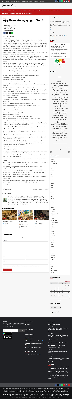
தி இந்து (52, 218)
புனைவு (63, 10)
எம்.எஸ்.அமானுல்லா (58, 347)
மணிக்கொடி (53, 255)
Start (59, 149)
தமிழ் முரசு (53, 211)
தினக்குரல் (53, 224)
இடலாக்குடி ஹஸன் (24, 224)
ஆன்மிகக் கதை (16, 10)
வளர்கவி (6, 223)
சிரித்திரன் (53, 198)
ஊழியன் (52, 176)
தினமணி (52, 229)
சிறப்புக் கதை (12, 13)
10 (51, 290)
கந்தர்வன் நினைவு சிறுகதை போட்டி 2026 (58, 46)
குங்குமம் (52, 189)
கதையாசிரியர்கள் (25, 1)
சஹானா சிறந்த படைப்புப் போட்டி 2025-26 (58, 56)
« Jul (59, 299)
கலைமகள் (52, 183)
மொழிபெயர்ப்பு (29, 13)
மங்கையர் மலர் (53, 253)
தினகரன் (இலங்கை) (54, 222)
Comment (5, 240)
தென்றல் (52, 239)
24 (51, 295)
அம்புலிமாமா (53, 161)
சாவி (52, 196)
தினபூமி (52, 231)
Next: (40, 188)
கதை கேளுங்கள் (28, 324)
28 (62, 295)
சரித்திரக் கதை (40, 10)
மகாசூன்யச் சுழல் (55, 331)
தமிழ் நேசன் (53, 209)
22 (65, 292)
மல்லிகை (52, 259)
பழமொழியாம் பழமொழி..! (8, 221)
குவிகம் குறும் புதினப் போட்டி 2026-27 (58, 44)
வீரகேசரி (52, 272)
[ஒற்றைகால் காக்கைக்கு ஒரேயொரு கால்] (25, 215)
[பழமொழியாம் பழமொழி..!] (9, 215)
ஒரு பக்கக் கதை (5, 13)
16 (68, 290)
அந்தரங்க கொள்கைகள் (29, 334)
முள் (52, 354)
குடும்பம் (29, 10)
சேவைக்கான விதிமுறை (29, 331)
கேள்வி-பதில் (13, 1)
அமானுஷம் (4, 10)
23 (68, 292)
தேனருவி (52, 242)
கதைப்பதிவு (8, 1)
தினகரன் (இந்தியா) (54, 220)
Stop (60, 149)
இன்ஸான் (52, 165)
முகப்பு (3, 1)
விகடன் (52, 268)
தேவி (52, 244)
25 (54, 295)
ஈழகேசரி (52, 167)
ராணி (52, 266)
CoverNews (52, 397)
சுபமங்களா (53, 205)
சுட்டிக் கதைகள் (47, 10)
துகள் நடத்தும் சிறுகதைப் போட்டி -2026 (58, 47)
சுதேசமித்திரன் (53, 202)
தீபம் (51, 237)
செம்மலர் (52, 207)
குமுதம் (52, 191)
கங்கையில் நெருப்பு (55, 339)
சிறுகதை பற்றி (18, 1)
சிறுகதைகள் (7, 5)
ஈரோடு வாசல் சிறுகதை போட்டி (56, 51)
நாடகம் (23, 13)
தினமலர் (52, 233)
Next (69, 152)
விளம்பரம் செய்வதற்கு (29, 329)
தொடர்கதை (18, 13)
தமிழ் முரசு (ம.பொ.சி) (54, 213)
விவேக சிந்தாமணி (54, 270)
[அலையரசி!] (41, 215)
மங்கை (52, 250)
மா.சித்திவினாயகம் (40, 223)
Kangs (49, 339)
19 (57, 292)
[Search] (69, 11)
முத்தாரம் (52, 261)
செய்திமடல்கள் (27, 326)
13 (59, 290)
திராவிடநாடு (53, 235)
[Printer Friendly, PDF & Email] (6, 184)
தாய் (51, 215)
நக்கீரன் (52, 246)
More (43, 340)
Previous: (7, 188)
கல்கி (52, 185)
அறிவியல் (9, 10)
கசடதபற (52, 178)
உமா (51, 174)
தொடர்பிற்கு (42, 1)
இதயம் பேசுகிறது (54, 163)
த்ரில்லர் (53, 10)
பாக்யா (52, 248)
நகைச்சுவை (58, 10)
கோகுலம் (52, 194)
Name (4, 256)
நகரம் (59, 324)
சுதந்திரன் (52, 200)
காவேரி (52, 187)
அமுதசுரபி (52, 159)
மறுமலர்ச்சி (53, 257)
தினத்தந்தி (53, 226)
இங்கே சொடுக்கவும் (53, 29)
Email (27, 256)
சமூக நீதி (34, 10)
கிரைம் (25, 10)
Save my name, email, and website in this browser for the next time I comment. (21, 266)
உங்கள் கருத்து (36, 1)
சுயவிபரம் (30, 1)
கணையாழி (53, 180)
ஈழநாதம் (52, 172)
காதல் (21, 10)
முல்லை (52, 263)
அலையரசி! (37, 221)
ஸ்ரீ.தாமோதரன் (13, 25)
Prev (51, 152)
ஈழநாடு (52, 170)
